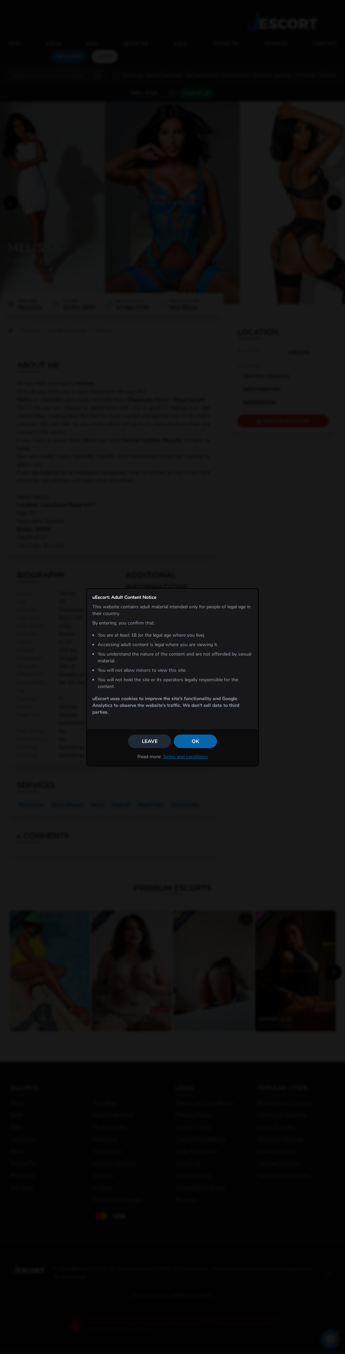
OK (195, 741)
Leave (150, 741)
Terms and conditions (185, 756)
